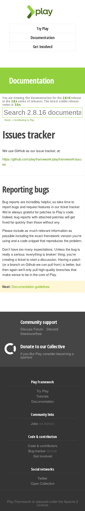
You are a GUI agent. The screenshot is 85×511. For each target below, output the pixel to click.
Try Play (42, 28)
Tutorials (42, 396)
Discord (52, 329)
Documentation (42, 37)
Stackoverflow (31, 333)
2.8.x (14, 101)
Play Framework (43, 12)
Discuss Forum (31, 329)
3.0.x (18, 104)
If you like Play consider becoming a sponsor (47, 355)
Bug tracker (42, 450)
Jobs (42, 423)
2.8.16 (66, 97)
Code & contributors (42, 445)
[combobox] (42, 112)
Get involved (42, 456)
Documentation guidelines (31, 286)
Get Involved (42, 46)
